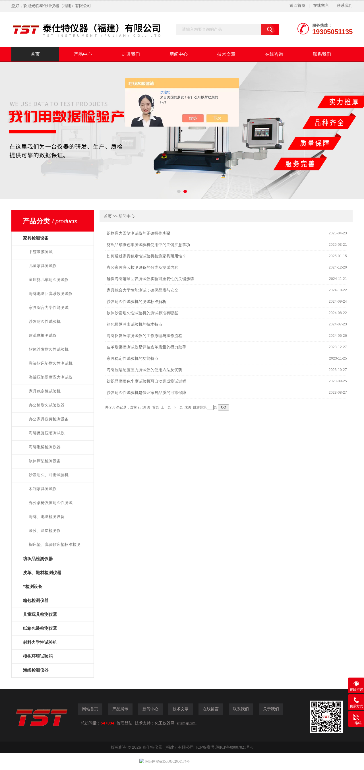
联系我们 (345, 5)
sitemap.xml (187, 723)
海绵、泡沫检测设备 (47, 517)
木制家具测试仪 (43, 489)
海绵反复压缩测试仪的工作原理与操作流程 (144, 336)
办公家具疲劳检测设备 (49, 419)
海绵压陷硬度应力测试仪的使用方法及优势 (144, 370)
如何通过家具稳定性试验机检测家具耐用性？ (146, 256)
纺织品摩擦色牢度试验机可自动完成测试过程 (146, 381)
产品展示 (120, 709)
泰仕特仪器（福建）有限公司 (65, 6)
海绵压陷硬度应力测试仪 (51, 377)
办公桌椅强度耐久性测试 (51, 503)
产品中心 (83, 54)
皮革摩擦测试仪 (43, 335)
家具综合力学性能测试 (49, 307)
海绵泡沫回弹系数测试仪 (51, 294)
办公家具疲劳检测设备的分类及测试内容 (142, 267)
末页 (188, 407)
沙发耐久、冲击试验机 (49, 475)
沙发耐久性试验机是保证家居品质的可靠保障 (146, 393)
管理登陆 (125, 723)
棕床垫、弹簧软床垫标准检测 (54, 544)
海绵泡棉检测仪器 (45, 447)
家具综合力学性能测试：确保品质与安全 (142, 290)
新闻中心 (178, 54)
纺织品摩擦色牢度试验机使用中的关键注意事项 (148, 245)
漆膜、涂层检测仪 (45, 531)
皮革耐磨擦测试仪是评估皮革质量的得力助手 (146, 347)
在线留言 (321, 5)
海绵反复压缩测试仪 (47, 433)
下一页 (178, 407)
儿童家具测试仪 (43, 266)
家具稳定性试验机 (45, 391)
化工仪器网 (165, 723)
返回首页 (297, 5)
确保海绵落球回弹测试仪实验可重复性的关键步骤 (150, 279)
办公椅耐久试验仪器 (47, 405)
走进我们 (131, 54)
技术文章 (226, 54)
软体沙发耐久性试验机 (49, 349)
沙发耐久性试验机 (45, 321)
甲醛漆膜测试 (41, 252)
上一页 (166, 407)
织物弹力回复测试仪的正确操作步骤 (138, 233)
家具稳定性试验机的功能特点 (132, 358)
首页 (35, 54)
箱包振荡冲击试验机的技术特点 (134, 324)
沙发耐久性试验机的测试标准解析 (136, 302)
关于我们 (271, 709)
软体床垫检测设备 (45, 461)
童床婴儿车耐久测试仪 (49, 280)
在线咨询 (274, 54)
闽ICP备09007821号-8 (234, 747)
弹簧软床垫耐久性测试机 (51, 363)
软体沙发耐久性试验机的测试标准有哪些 (142, 313)
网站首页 (90, 709)
